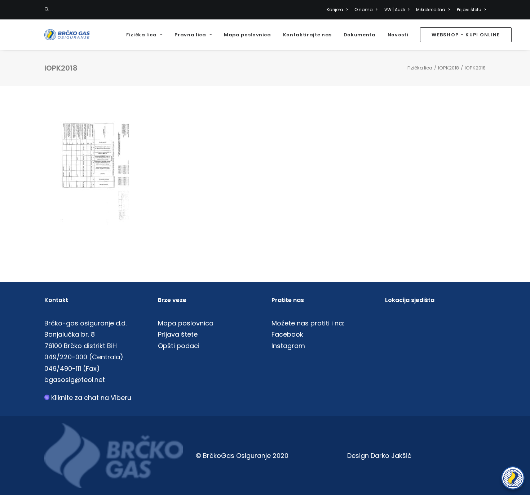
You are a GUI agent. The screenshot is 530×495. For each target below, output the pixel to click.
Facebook (287, 334)
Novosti (398, 34)
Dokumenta (360, 34)
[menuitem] (338, 9)
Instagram (288, 345)
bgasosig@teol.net (74, 379)
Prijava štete (178, 334)
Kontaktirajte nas (307, 34)
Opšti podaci (178, 345)
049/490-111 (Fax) (72, 368)
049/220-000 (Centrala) (83, 356)
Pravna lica (190, 34)
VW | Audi (394, 9)
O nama (363, 9)
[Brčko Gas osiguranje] (67, 34)
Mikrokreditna (430, 9)
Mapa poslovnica (247, 34)
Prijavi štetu (469, 9)
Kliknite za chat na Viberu (91, 397)
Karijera (335, 9)
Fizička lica (141, 34)
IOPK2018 (448, 67)
